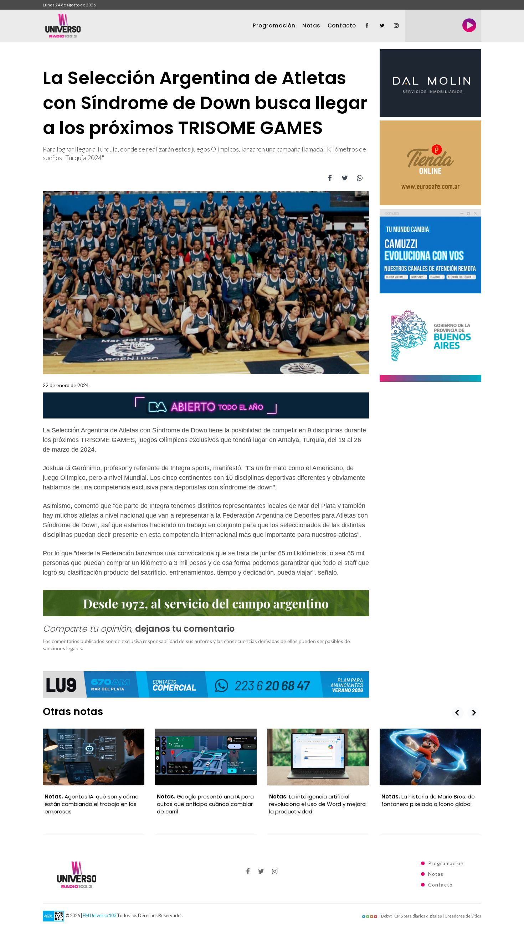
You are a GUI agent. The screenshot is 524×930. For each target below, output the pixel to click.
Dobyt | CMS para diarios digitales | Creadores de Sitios (430, 916)
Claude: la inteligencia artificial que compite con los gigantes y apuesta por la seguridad (429, 804)
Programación (274, 25)
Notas (311, 25)
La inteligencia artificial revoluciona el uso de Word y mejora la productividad (205, 804)
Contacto (342, 25)
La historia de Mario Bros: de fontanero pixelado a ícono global (316, 800)
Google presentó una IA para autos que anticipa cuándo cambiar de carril (93, 804)
